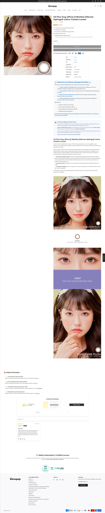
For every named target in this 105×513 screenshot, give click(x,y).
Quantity (55, 41)
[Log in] (98, 6)
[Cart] (100, 6)
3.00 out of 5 (31, 404)
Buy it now (77, 49)
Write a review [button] (76, 404)
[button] (56, 22)
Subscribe (83, 485)
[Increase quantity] (59, 43)
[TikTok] (100, 1)
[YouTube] (98, 1)
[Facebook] (92, 1)
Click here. (39, 388)
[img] (21, 423)
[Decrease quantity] (54, 43)
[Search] (95, 6)
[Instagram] (95, 1)
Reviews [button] (103, 258)
